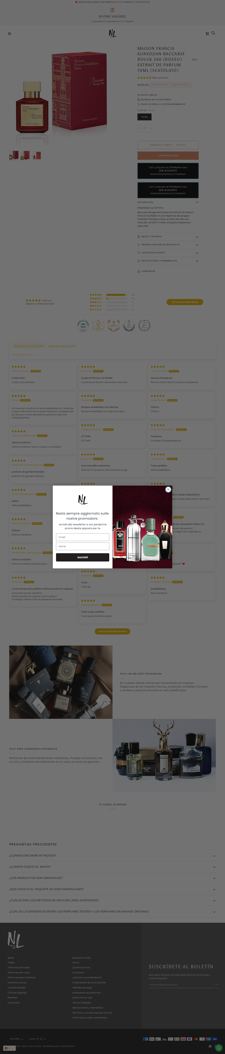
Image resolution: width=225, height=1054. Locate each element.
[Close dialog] (168, 489)
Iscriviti (82, 557)
